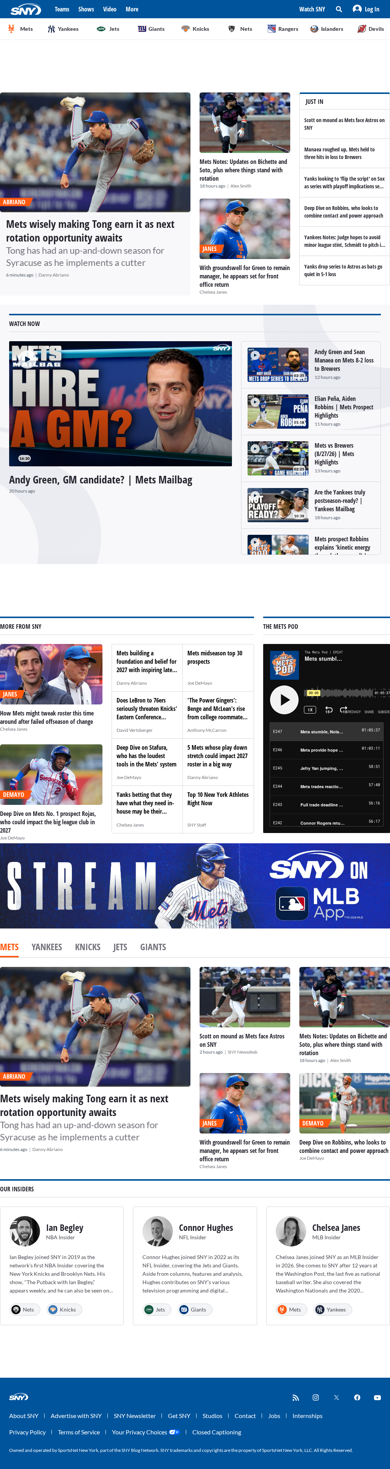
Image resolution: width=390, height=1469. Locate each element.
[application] (120, 403)
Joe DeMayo (12, 838)
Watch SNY (312, 9)
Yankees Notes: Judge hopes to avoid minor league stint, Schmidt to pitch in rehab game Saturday (344, 245)
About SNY (23, 1415)
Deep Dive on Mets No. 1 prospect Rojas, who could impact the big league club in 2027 (48, 822)
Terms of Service (79, 1432)
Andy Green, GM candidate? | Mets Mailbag (100, 479)
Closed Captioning (216, 1432)
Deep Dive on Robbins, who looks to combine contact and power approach (343, 211)
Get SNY (179, 1415)
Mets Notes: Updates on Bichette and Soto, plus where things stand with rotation (243, 170)
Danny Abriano (53, 275)
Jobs (274, 1415)
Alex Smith (240, 186)
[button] (366, 9)
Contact (245, 1415)
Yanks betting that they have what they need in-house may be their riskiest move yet (145, 807)
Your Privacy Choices (139, 1432)
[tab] (9, 947)
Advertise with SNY (76, 1415)
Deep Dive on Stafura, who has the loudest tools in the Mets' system (146, 755)
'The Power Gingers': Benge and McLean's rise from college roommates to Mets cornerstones (216, 713)
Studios (212, 1415)
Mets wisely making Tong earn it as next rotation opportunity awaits (90, 230)
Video (110, 9)
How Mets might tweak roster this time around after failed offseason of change (47, 717)
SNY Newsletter (135, 1415)
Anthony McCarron (207, 730)
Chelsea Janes (213, 292)
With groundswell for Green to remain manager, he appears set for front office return (245, 276)
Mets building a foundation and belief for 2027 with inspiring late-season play (146, 665)
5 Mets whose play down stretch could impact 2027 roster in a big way (217, 755)
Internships (307, 1415)
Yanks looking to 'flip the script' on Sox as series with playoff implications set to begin (344, 186)
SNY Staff (196, 825)
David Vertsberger (135, 730)
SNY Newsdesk (242, 1052)
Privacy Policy (27, 1432)
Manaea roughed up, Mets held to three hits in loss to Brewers (339, 153)
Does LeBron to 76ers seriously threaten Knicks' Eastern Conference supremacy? (147, 713)
